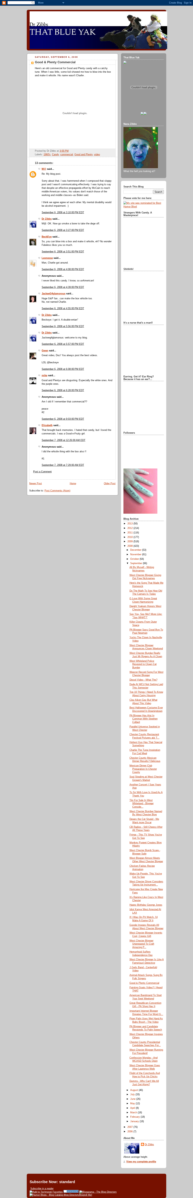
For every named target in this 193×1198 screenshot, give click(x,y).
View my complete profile (141, 1161)
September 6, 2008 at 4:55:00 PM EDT (63, 308)
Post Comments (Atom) (57, 490)
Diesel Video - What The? (143, 680)
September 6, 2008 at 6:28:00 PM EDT (63, 390)
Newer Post (35, 483)
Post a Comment (42, 471)
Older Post (110, 483)
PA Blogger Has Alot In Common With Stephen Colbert (143, 719)
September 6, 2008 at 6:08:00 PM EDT (63, 369)
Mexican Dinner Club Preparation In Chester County (143, 769)
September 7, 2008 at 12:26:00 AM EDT (63, 440)
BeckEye (47, 236)
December (136, 550)
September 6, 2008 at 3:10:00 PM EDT (63, 212)
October (135, 559)
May (133, 1103)
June (133, 1099)
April (133, 1108)
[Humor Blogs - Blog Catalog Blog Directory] (54, 1194)
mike (44, 375)
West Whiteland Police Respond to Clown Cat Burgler (143, 664)
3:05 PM (64, 151)
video (97, 154)
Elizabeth (47, 425)
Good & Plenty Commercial (55, 62)
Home (73, 483)
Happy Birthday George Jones (145, 905)
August (134, 1090)
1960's (47, 154)
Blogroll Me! (85, 1194)
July (133, 1094)
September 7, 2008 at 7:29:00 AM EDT (63, 465)
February (135, 1117)
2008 (130, 546)
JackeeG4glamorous (53, 293)
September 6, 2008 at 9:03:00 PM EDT (63, 419)
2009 (130, 541)
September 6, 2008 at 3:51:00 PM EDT (63, 251)
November (136, 554)
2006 (130, 1131)
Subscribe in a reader (42, 1188)
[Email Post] (69, 151)
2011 (130, 532)
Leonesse (47, 258)
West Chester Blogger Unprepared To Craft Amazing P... (141, 944)
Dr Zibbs (47, 219)
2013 (130, 523)
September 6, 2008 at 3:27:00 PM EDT (63, 230)
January (135, 1121)
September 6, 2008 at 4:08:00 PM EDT (63, 269)
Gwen (45, 350)
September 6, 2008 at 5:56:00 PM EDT (63, 326)
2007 (130, 1127)
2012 (130, 528)
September (136, 563)
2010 (130, 537)
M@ (44, 169)
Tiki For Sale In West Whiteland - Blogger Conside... (141, 803)
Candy (55, 154)
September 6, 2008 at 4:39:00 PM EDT (63, 287)
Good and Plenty (83, 154)
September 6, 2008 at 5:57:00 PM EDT (63, 344)
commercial (66, 154)
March (134, 1112)
